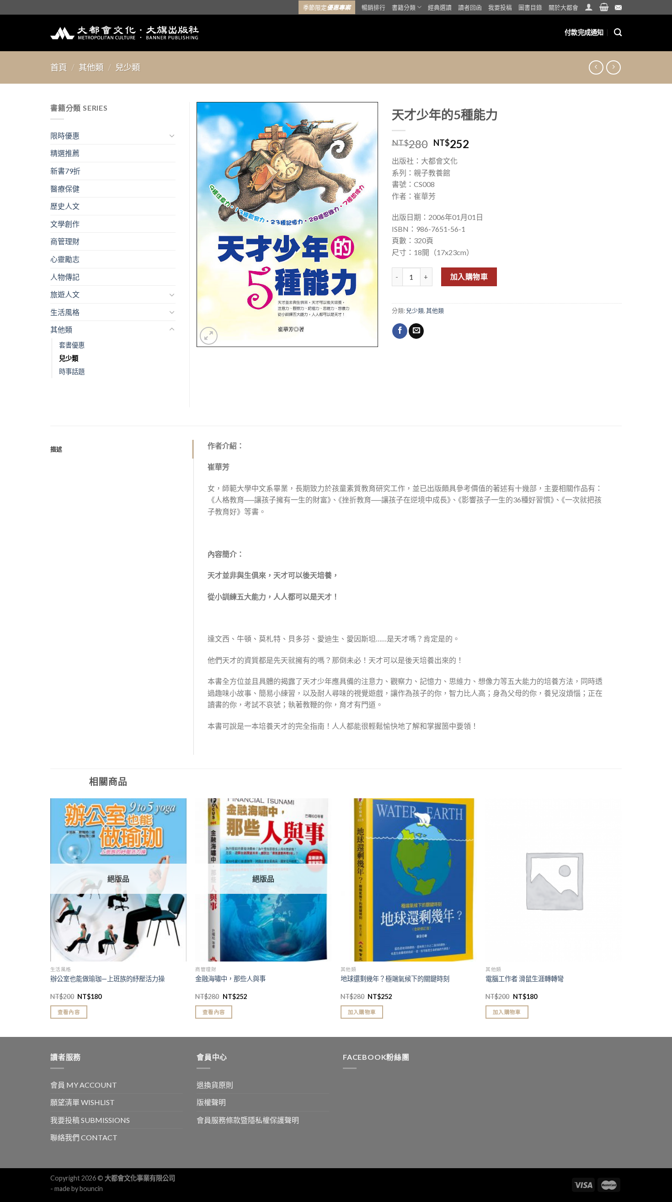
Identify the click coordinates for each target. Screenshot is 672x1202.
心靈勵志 (65, 259)
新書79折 (65, 170)
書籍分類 (404, 7)
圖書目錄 (530, 7)
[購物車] (603, 7)
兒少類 (127, 67)
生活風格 (65, 312)
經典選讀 (440, 7)
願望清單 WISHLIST (82, 1102)
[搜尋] (618, 32)
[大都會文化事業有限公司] (124, 33)
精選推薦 (65, 153)
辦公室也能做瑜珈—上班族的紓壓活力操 (107, 979)
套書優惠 (72, 345)
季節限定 (327, 7)
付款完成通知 (584, 32)
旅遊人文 (65, 294)
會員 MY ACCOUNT (83, 1084)
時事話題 (72, 371)
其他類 (91, 67)
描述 (56, 449)
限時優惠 (65, 135)
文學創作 (65, 223)
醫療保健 (65, 188)
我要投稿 (500, 7)
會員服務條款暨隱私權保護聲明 (248, 1120)
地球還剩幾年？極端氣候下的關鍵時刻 (395, 979)
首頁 (58, 67)
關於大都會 (563, 7)
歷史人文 (65, 206)
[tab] (121, 449)
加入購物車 (469, 276)
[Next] (621, 916)
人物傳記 (65, 276)
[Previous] (51, 916)
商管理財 (65, 241)
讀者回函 (470, 7)
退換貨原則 (215, 1084)
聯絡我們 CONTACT (83, 1137)
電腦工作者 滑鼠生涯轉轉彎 (524, 979)
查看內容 (69, 1012)
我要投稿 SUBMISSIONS (90, 1120)
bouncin (91, 1188)
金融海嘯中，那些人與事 (230, 979)
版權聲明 (211, 1102)
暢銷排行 (373, 7)
